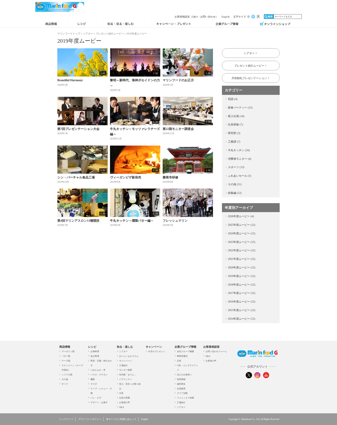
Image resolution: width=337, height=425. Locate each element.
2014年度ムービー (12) (241, 318)
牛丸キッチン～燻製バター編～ (132, 220)
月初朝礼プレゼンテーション (249, 78)
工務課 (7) (234, 141)
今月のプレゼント (156, 351)
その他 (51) (235, 184)
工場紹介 (123, 365)
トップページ (66, 419)
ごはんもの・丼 (98, 370)
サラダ (93, 384)
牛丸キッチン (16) (239, 150)
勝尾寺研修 (170, 177)
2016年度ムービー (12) (241, 301)
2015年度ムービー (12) (241, 310)
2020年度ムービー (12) (241, 267)
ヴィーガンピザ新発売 (125, 177)
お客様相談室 (196, 16)
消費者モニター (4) (239, 158)
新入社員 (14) (236, 116)
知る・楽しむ (125, 346)
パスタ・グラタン (99, 374)
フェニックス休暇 (185, 398)
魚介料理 (94, 356)
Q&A (121, 407)
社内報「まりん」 (127, 374)
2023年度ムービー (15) (241, 242)
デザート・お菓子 (99, 402)
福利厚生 (181, 384)
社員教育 (181, 388)
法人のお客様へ (184, 374)
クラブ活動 (182, 393)
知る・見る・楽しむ (120, 24)
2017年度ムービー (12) (241, 293)
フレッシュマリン (175, 220)
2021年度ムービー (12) (241, 258)
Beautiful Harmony (70, 80)
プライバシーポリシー (89, 419)
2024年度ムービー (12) (241, 233)
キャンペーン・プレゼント (174, 24)
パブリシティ (125, 379)
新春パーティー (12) (240, 107)
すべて (65, 384)
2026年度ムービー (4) (241, 216)
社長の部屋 (124, 398)
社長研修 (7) (235, 124)
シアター (88, 33)
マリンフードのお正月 (178, 80)
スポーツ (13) (236, 167)
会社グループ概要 (185, 351)
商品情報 (51, 24)
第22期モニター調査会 (178, 128)
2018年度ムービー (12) (241, 284)
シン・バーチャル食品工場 (76, 177)
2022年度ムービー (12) (241, 250)
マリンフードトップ (68, 33)
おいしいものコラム (128, 356)
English (226, 16)
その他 (65, 379)
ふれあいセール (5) (239, 175)
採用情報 (181, 379)
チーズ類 (66, 361)
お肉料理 (94, 351)
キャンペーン (125, 361)
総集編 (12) (235, 192)
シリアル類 (67, 374)
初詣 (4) (233, 99)
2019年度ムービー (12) (241, 276)
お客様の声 (124, 402)
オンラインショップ (275, 24)
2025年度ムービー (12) (241, 224)
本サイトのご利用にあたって (121, 419)
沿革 (121, 393)
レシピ (81, 24)
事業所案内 (182, 356)
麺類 (92, 379)
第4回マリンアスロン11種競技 (78, 220)
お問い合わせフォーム (216, 351)
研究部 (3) (234, 133)
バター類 (66, 356)
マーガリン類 (68, 351)
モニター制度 (125, 370)
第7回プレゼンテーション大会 (78, 128)
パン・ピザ (95, 398)
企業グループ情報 (227, 24)
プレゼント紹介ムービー (110, 33)
